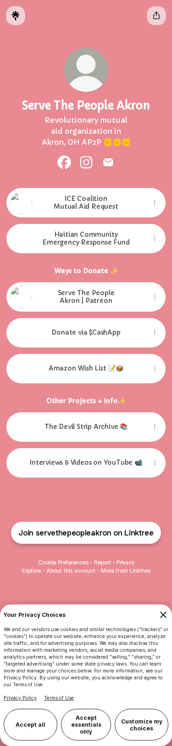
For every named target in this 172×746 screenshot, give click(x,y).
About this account (70, 571)
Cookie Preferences (63, 562)
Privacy (125, 562)
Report (102, 562)
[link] (64, 162)
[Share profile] (156, 15)
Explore (31, 571)
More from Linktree (125, 571)
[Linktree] (15, 15)
